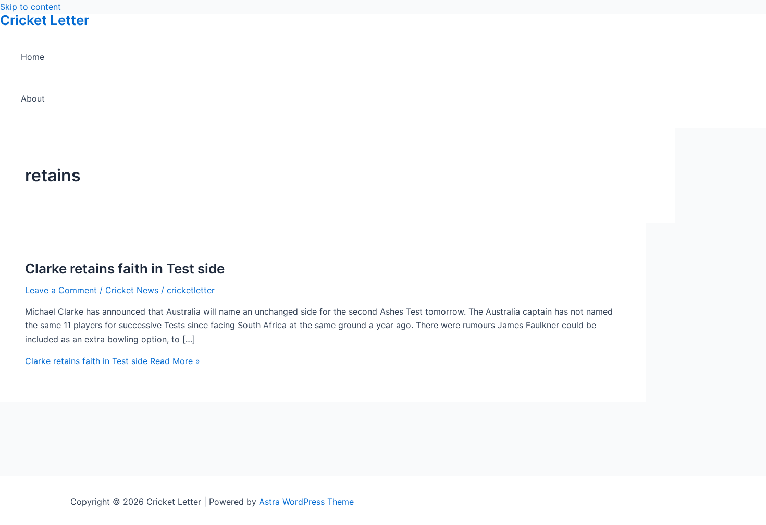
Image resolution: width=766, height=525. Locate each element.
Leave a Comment (61, 290)
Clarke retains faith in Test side (125, 268)
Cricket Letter (44, 20)
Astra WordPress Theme (306, 501)
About (33, 98)
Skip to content (30, 7)
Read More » (112, 361)
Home (32, 57)
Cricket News (131, 290)
